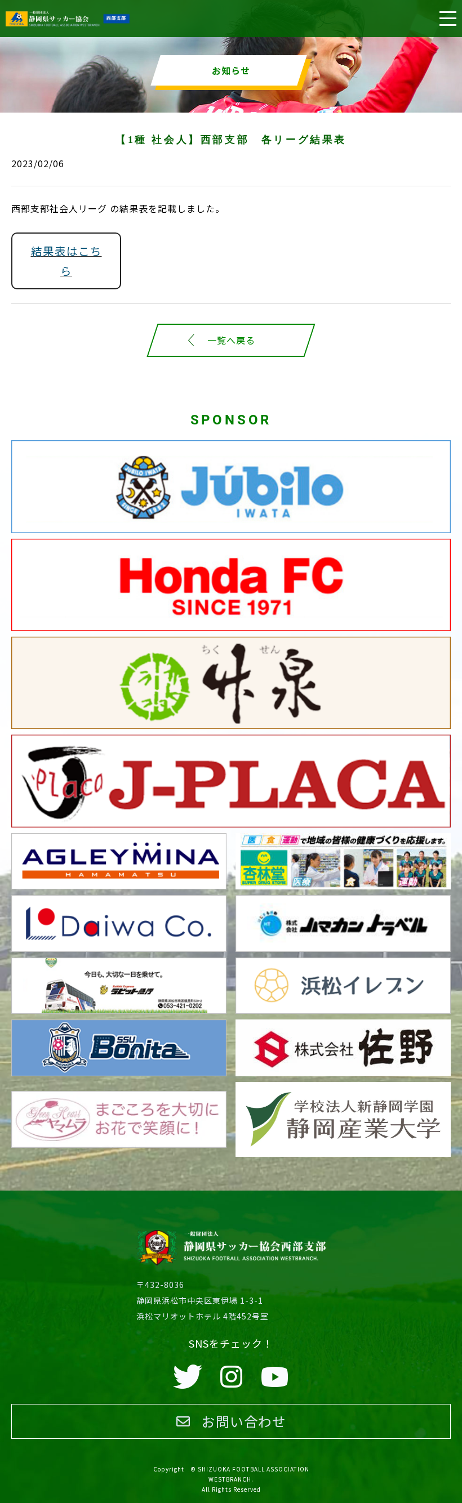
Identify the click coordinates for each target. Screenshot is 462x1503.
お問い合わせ (244, 1421)
